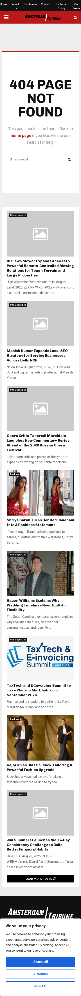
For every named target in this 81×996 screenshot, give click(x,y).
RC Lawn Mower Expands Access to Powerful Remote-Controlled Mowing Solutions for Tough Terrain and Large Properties (40, 268)
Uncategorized (18, 215)
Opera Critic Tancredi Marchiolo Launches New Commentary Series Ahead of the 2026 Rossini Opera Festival (38, 443)
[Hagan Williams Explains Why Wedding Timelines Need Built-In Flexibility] (40, 573)
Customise (41, 974)
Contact (46, 4)
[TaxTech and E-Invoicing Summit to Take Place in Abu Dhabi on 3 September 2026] (40, 658)
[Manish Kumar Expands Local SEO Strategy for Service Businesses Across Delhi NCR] (40, 323)
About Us (15, 6)
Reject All (40, 986)
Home (3, 4)
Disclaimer (30, 4)
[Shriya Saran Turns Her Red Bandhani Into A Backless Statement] (40, 493)
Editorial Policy (61, 6)
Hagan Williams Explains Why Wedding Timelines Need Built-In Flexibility (36, 605)
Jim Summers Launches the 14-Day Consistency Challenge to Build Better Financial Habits (38, 845)
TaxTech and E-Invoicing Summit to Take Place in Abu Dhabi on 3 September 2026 (39, 690)
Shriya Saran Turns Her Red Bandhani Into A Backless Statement (40, 522)
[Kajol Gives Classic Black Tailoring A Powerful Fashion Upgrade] (40, 738)
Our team (76, 6)
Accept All (40, 962)
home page (21, 135)
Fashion (14, 474)
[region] (40, 957)
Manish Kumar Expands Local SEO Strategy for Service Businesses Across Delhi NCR (37, 355)
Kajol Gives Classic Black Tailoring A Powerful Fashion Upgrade (39, 767)
